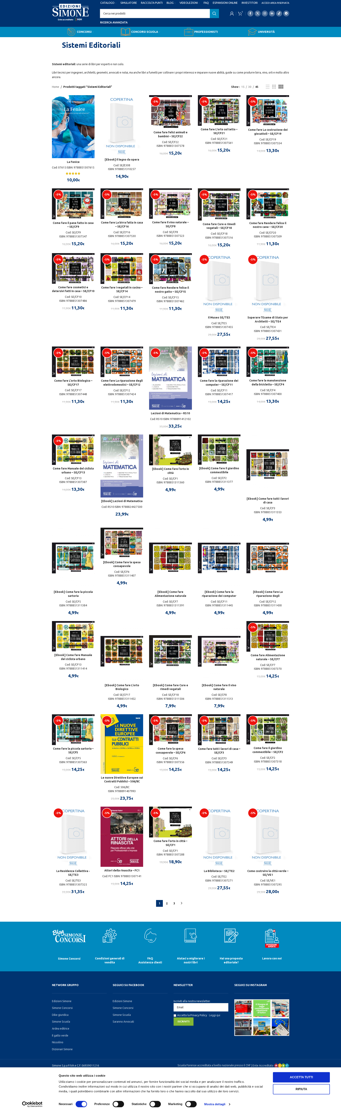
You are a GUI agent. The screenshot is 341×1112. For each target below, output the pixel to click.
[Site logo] (70, 16)
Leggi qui (214, 1015)
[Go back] (57, 45)
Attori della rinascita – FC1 (122, 870)
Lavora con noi (272, 958)
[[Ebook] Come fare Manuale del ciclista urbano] (73, 636)
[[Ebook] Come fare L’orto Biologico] (122, 651)
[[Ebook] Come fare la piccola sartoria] (73, 558)
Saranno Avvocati (123, 1021)
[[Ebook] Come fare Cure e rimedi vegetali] (170, 651)
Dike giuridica (60, 1014)
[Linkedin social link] (272, 13)
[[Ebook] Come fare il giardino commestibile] (219, 450)
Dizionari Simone (62, 1049)
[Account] (232, 13)
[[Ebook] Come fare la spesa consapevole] (122, 543)
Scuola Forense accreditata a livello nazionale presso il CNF (214, 1065)
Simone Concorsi (69, 958)
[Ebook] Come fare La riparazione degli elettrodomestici (268, 595)
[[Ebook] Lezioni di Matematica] (122, 466)
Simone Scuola (61, 1021)
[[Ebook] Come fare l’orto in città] (170, 450)
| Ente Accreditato (262, 1065)
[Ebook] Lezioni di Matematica (122, 501)
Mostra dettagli (215, 1104)
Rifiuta (301, 1089)
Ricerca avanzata (114, 22)
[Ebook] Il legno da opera (122, 159)
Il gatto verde (60, 1035)
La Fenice (73, 162)
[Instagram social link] (265, 13)
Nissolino (57, 1042)
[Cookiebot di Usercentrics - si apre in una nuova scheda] (32, 1104)
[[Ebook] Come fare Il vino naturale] (219, 651)
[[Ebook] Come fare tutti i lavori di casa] (267, 465)
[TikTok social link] (279, 13)
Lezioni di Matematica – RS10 (170, 413)
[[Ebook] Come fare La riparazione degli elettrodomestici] (267, 558)
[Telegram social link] (286, 13)
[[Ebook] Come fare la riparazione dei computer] (219, 558)
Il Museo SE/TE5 (219, 317)
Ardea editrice (60, 1028)
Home (55, 86)
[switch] (118, 1104)
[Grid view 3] (274, 86)
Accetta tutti (301, 1077)
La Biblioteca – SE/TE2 (219, 871)
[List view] (268, 86)
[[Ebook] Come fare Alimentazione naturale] (170, 558)
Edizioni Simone (61, 1001)
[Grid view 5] (280, 86)
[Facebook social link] (250, 13)
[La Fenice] (73, 126)
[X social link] (258, 13)
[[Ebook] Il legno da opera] (122, 125)
